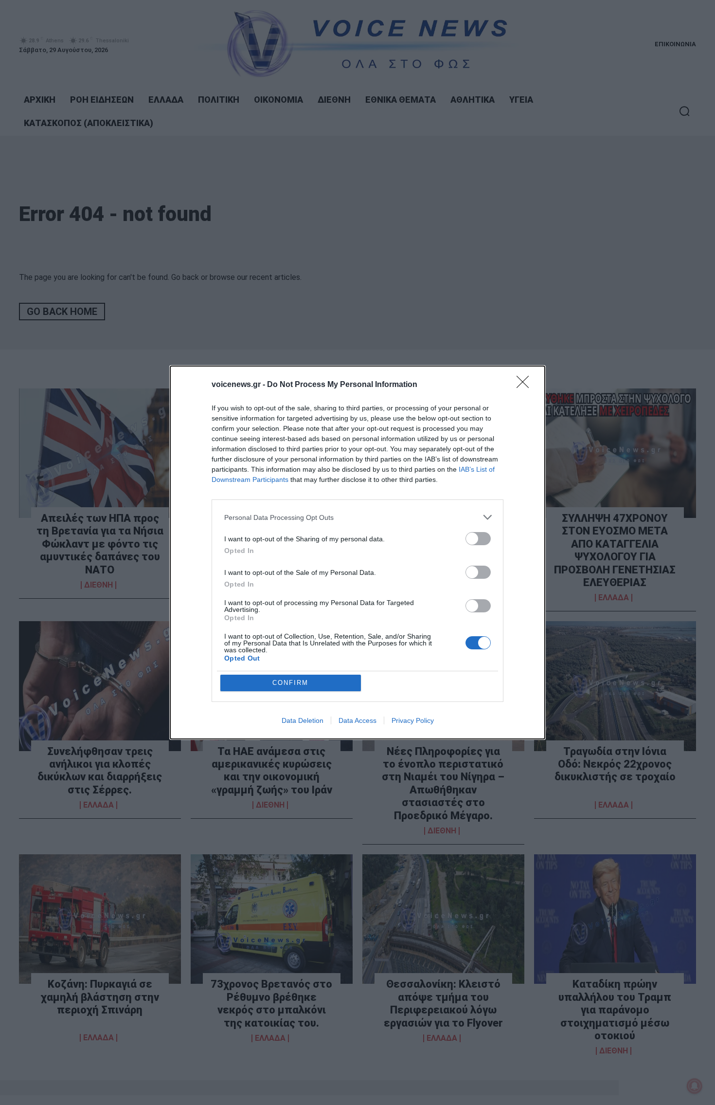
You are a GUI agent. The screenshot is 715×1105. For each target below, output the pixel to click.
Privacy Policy (413, 720)
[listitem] (357, 517)
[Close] (526, 385)
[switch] (478, 538)
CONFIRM (290, 682)
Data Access (357, 720)
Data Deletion (302, 720)
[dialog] (357, 552)
